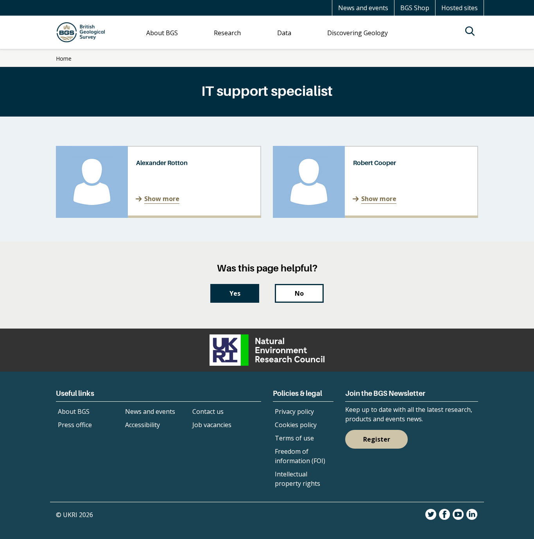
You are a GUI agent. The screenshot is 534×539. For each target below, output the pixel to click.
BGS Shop (414, 8)
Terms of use (294, 438)
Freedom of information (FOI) (300, 456)
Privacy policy (294, 411)
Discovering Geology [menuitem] (357, 33)
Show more (161, 198)
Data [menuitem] (284, 33)
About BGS (74, 411)
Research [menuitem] (227, 33)
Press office (75, 424)
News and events (363, 8)
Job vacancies (211, 424)
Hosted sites (459, 8)
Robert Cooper (374, 163)
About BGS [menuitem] (162, 33)
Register (376, 439)
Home (64, 58)
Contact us (208, 411)
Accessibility (142, 424)
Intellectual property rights (297, 479)
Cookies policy (296, 424)
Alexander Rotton (162, 163)
